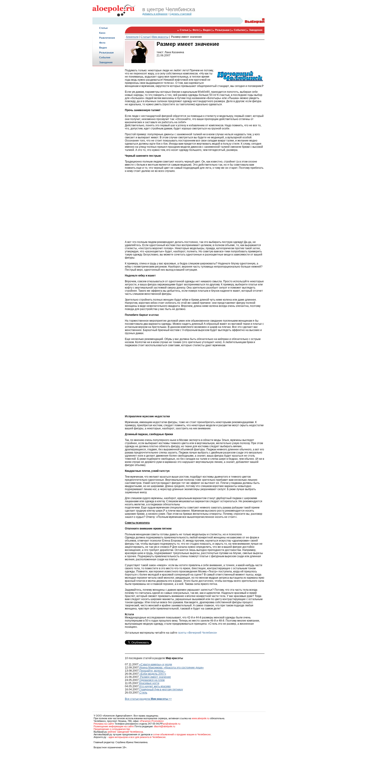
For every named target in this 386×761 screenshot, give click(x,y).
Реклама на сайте (104, 723)
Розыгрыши (106, 52)
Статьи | (185, 30)
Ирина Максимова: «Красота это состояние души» (171, 667)
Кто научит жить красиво (155, 686)
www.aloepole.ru (200, 718)
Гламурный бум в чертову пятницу (161, 689)
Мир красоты (160, 36)
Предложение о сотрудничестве (112, 729)
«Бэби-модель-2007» (152, 673)
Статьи (103, 28)
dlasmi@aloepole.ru (164, 726)
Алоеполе (132, 36)
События (104, 57)
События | (240, 30)
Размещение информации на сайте (114, 726)
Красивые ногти (148, 683)
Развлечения (107, 37)
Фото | (197, 30)
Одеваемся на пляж (152, 680)
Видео (103, 47)
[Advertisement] (108, 138)
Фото (102, 42)
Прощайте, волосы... (152, 670)
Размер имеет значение (186, 36)
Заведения (105, 62)
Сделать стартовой (180, 14)
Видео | (208, 30)
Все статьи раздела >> (148, 698)
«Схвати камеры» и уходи (155, 664)
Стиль (143, 692)
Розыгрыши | (223, 30)
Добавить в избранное (155, 14)
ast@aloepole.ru (171, 723)
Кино (102, 33)
